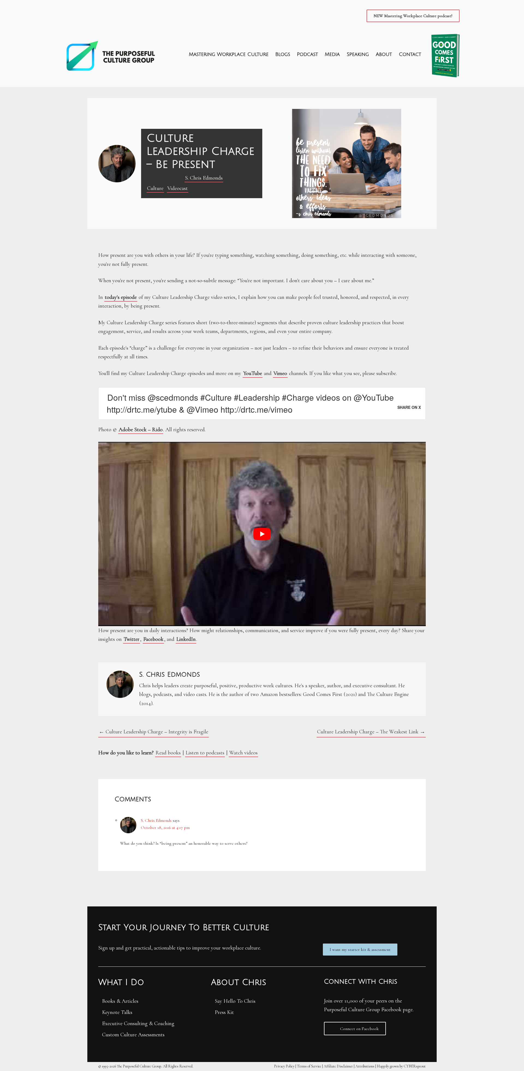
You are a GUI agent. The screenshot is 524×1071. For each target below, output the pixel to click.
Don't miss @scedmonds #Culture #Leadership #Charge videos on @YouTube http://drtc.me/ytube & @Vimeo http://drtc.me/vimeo (250, 403)
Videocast (177, 188)
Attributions (364, 1066)
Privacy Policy (284, 1066)
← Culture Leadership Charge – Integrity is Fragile (153, 731)
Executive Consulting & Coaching (138, 1023)
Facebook (153, 639)
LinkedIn (186, 639)
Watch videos (243, 752)
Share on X (409, 407)
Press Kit (224, 1012)
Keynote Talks (117, 1012)
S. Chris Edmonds (204, 178)
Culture (155, 188)
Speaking (358, 54)
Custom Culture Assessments (133, 1034)
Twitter (131, 639)
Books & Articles (120, 1001)
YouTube (252, 373)
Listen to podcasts (205, 752)
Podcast (307, 54)
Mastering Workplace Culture (229, 54)
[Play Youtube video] (262, 534)
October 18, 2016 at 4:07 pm (165, 827)
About (384, 54)
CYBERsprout (415, 1066)
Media (332, 54)
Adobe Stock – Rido (141, 429)
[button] (413, 16)
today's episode (121, 297)
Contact (410, 54)
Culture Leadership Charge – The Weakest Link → (371, 731)
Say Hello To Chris (235, 1001)
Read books (168, 752)
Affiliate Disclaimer (338, 1066)
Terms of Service (309, 1066)
